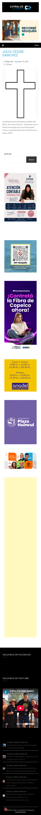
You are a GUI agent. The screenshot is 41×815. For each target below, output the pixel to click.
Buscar (7, 154)
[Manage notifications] (5, 809)
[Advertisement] (20, 557)
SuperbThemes (20, 812)
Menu (37, 45)
